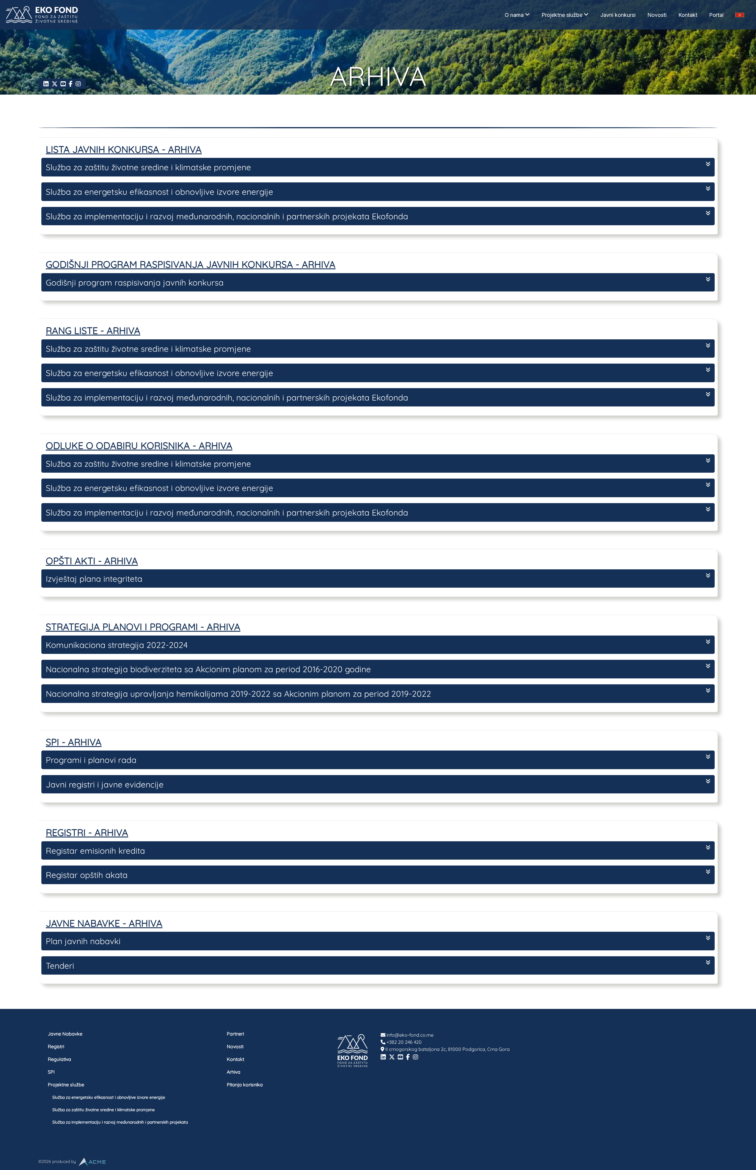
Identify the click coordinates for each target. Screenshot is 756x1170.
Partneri (235, 1034)
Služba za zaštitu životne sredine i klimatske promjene (103, 1109)
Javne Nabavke (65, 1034)
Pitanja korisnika (245, 1085)
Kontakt (687, 15)
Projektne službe (562, 14)
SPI (51, 1072)
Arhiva (233, 1072)
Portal (716, 15)
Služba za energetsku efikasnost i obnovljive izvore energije (108, 1097)
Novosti (657, 15)
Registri (56, 1046)
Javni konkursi (618, 15)
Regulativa (59, 1059)
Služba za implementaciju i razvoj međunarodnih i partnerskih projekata (120, 1122)
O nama (514, 14)
